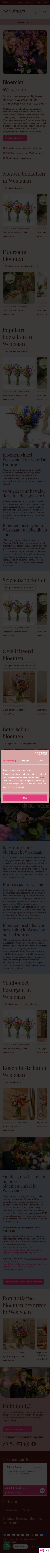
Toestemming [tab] (9, 760)
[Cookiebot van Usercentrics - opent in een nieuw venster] (35, 753)
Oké (25, 798)
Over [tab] (41, 760)
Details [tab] (25, 760)
